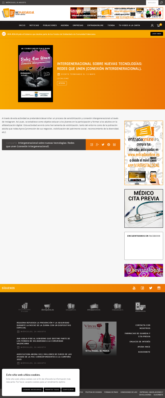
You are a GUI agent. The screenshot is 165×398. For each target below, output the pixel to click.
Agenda (65, 25)
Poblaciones (50, 25)
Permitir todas (52, 390)
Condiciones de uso (129, 392)
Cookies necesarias (32, 390)
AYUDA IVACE (144, 347)
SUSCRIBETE (144, 352)
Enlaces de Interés (140, 341)
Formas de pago (111, 392)
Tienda (111, 25)
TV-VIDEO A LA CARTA (129, 25)
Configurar (68, 390)
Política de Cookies (93, 392)
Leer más (157, 33)
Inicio (22, 25)
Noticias (34, 25)
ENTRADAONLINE (95, 25)
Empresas (78, 25)
